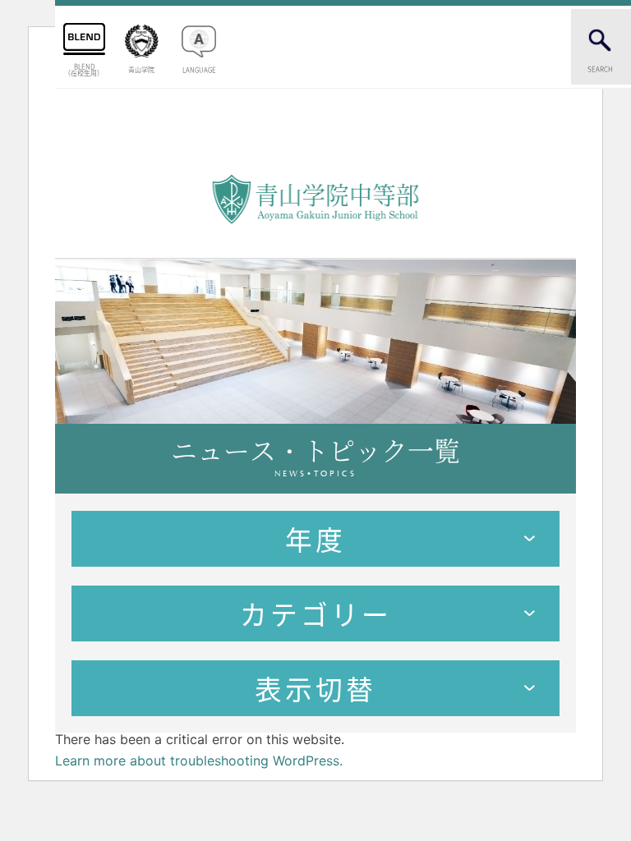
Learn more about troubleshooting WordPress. (199, 760)
